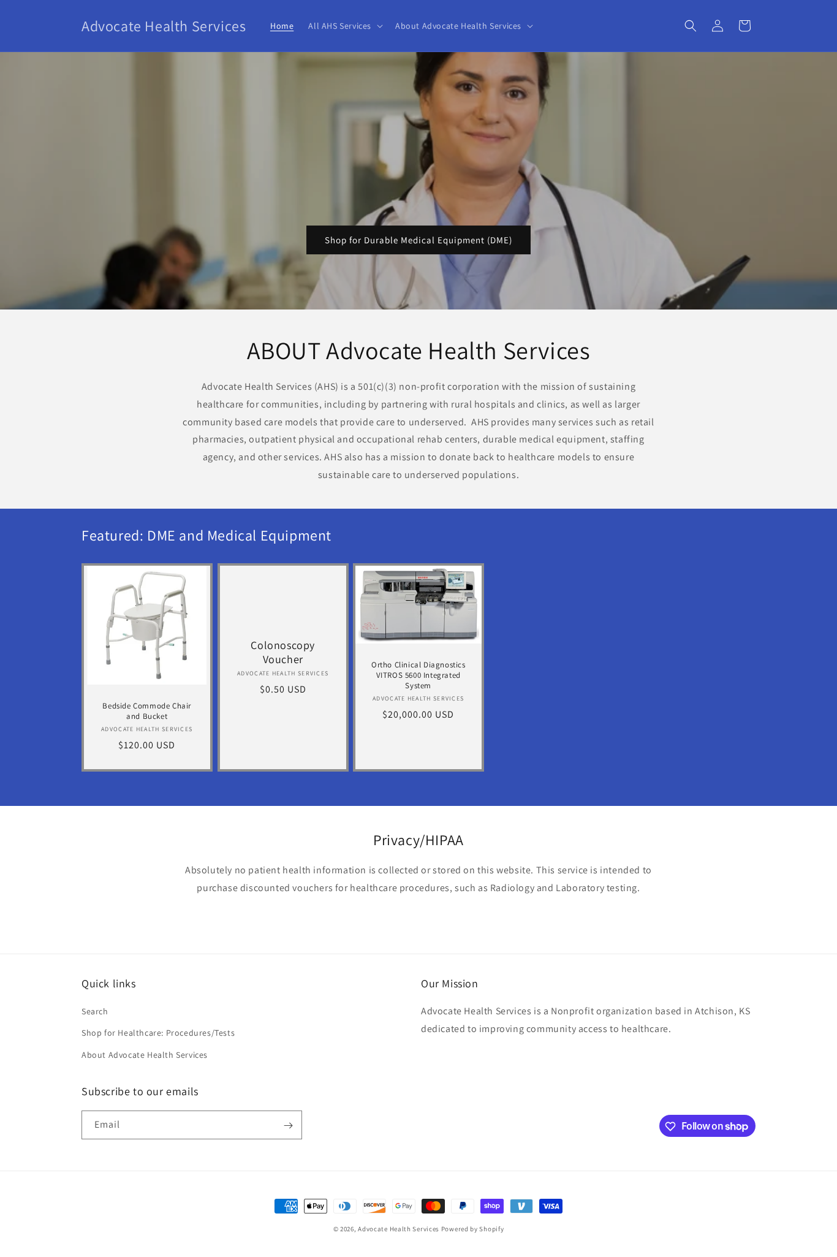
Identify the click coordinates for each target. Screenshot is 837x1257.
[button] (344, 26)
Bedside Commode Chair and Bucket (146, 711)
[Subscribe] (288, 1125)
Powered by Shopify (472, 1229)
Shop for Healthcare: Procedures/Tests (158, 1033)
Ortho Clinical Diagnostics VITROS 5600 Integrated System (418, 675)
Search (94, 1011)
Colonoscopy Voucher (283, 652)
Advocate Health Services (398, 1229)
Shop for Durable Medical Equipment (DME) (418, 240)
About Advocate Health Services (144, 1054)
